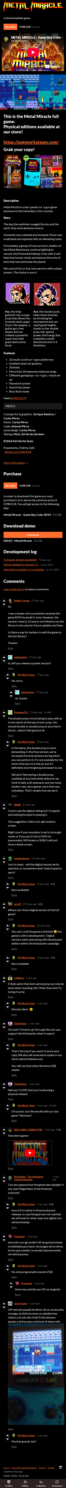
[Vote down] (4, 604)
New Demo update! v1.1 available (24, 569)
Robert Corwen (22, 600)
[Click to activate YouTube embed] (30, 1152)
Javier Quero (20, 1303)
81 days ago (29, 804)
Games (7, 1475)
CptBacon (19, 978)
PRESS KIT (18, 398)
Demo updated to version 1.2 (21, 564)
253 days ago (30, 904)
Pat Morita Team (26, 674)
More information (14, 462)
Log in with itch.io (14, 589)
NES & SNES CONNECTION (28, 1129)
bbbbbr (17, 804)
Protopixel (19, 1236)
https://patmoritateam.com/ (31, 142)
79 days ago (36, 712)
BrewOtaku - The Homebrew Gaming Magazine (28, 1178)
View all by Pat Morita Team (24, 1467)
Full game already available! (20, 559)
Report (42, 1467)
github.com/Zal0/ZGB (18, 451)
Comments (57, 1485)
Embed (51, 1467)
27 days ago (37, 600)
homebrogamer (22, 858)
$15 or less (24, 1475)
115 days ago (38, 858)
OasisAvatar (20, 1023)
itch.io (6, 1467)
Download (33, 534)
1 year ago (31, 978)
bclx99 (17, 904)
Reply (11, 648)
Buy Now (10, 26)
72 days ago (35, 657)
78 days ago (43, 741)
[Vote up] (4, 601)
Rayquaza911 (21, 712)
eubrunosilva (20, 657)
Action (14, 1475)
